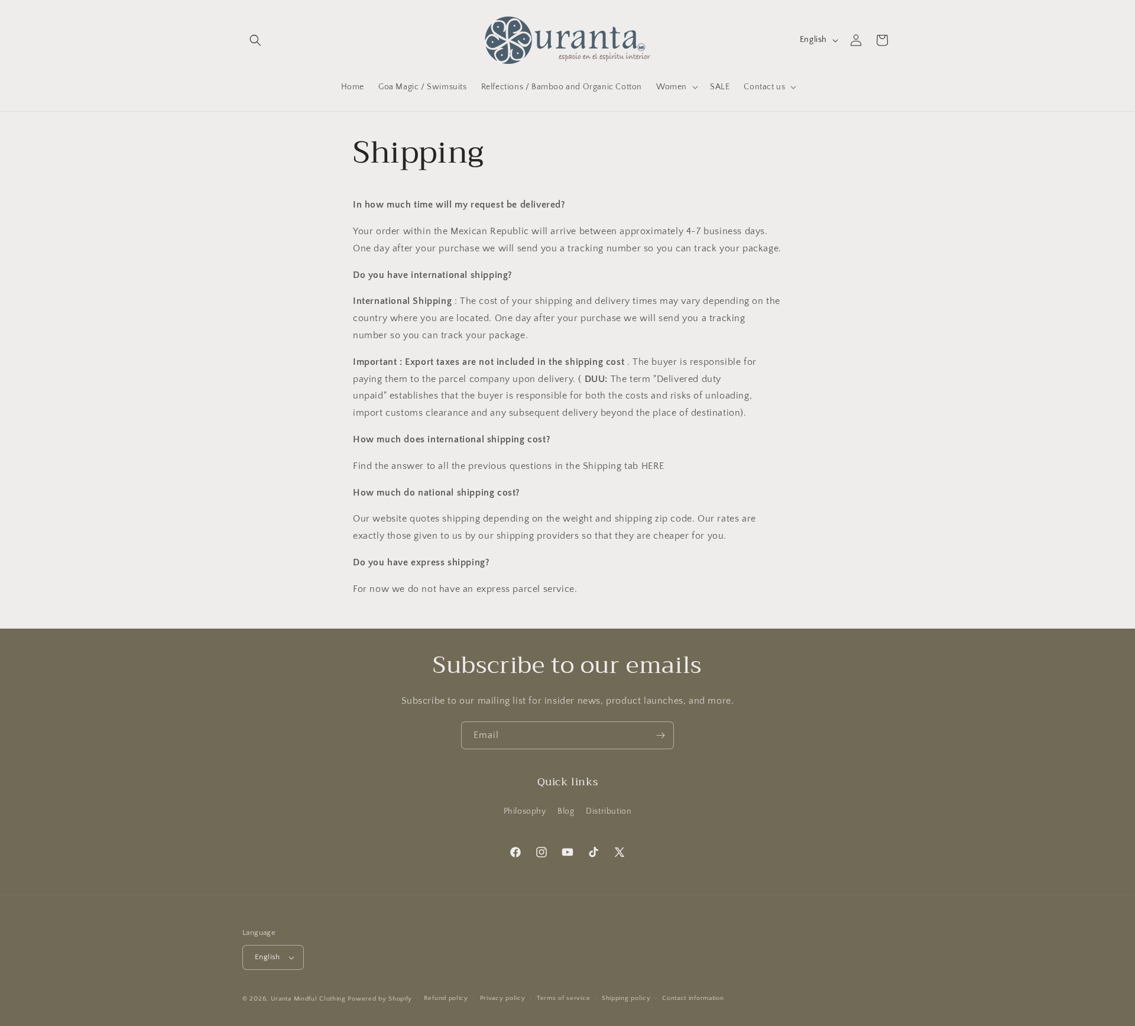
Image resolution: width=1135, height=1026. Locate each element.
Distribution (608, 810)
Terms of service (563, 998)
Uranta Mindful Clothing (309, 998)
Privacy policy (503, 998)
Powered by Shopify (380, 998)
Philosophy (525, 810)
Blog (565, 810)
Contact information (693, 998)
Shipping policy (626, 998)
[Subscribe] (660, 735)
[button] (255, 40)
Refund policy (446, 998)
